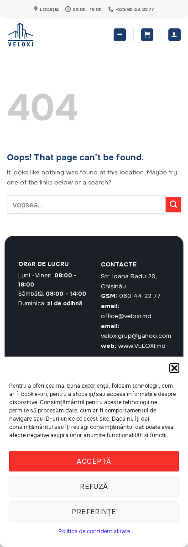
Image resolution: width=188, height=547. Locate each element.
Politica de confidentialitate (94, 531)
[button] (174, 368)
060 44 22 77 (140, 296)
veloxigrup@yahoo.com (136, 336)
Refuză (94, 486)
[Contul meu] (174, 34)
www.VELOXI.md (142, 346)
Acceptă (94, 461)
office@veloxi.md (126, 316)
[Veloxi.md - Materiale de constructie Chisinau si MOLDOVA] (37, 34)
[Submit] (173, 204)
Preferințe (94, 511)
